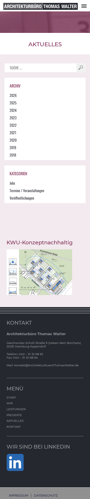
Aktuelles (15, 420)
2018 (13, 155)
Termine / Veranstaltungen (27, 190)
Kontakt (14, 426)
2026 (13, 95)
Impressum (18, 495)
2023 (13, 117)
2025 (13, 103)
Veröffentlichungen (22, 198)
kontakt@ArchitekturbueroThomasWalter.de (46, 365)
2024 (13, 110)
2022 (13, 125)
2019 (13, 147)
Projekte (14, 415)
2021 (13, 132)
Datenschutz (46, 495)
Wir (10, 403)
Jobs (12, 183)
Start (11, 397)
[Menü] (84, 6)
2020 (13, 140)
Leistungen (16, 409)
